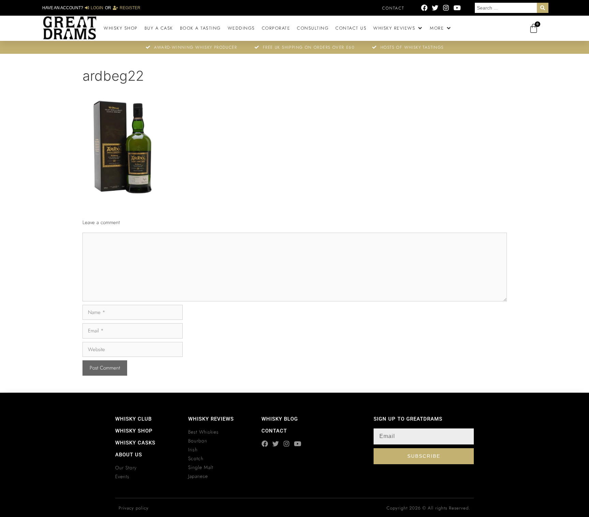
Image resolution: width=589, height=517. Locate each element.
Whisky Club (133, 419)
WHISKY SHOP (134, 431)
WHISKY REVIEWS (211, 419)
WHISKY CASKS (135, 443)
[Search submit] (542, 8)
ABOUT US (128, 455)
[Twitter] (435, 7)
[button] (398, 28)
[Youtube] (457, 7)
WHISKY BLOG (279, 419)
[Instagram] (446, 7)
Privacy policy (134, 508)
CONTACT (274, 431)
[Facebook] (424, 7)
